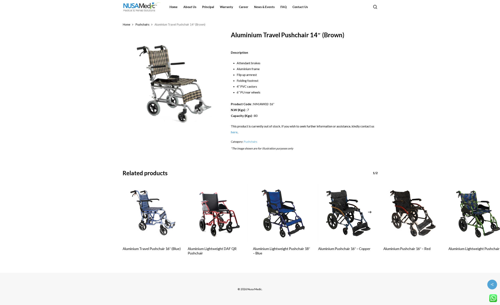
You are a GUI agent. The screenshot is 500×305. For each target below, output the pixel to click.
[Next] (370, 212)
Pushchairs (142, 24)
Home (126, 24)
